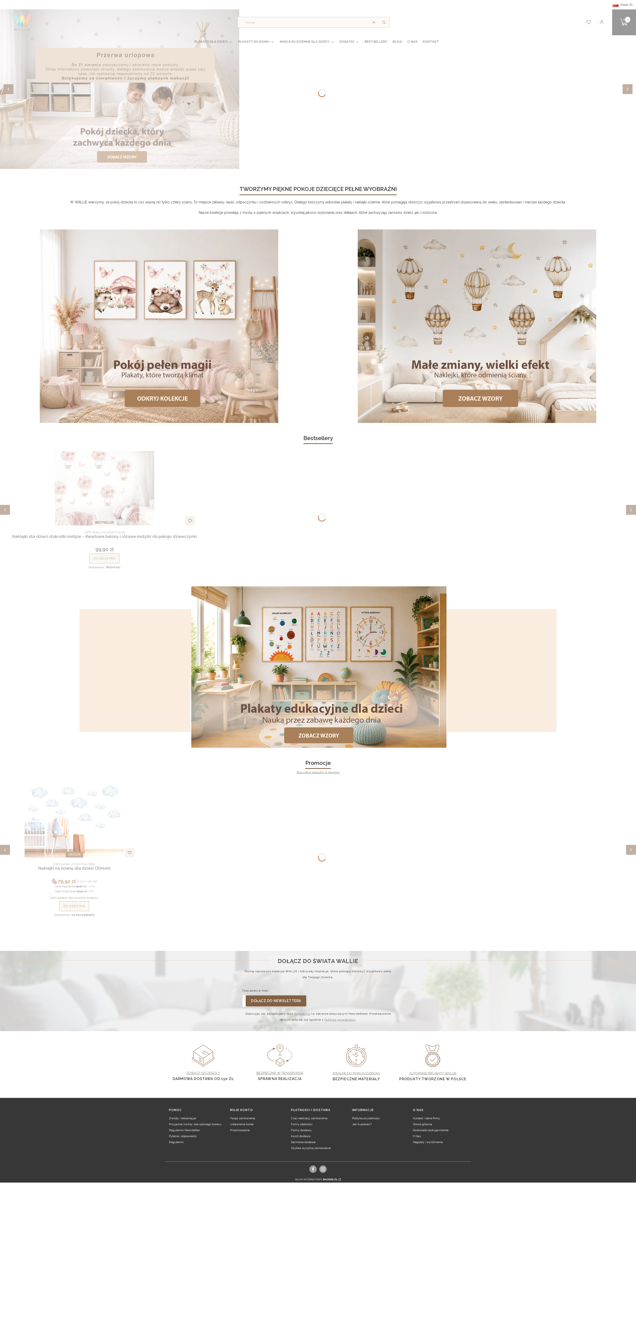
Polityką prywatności (339, 1019)
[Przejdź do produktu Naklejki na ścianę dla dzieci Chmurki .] (74, 820)
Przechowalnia (240, 1130)
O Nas (417, 1136)
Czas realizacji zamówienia (309, 1118)
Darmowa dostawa (303, 1142)
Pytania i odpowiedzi (183, 1136)
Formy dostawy (301, 1130)
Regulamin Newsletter (184, 1130)
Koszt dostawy (301, 1136)
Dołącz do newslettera (276, 1001)
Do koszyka (104, 558)
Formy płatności (302, 1124)
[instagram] (323, 1169)
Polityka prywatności (366, 1118)
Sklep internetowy (316, 1179)
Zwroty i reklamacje (182, 1118)
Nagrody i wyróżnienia (428, 1142)
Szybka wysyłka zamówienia (311, 1148)
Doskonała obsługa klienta (430, 1130)
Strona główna (422, 1124)
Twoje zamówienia (242, 1118)
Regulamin (302, 1013)
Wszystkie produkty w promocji (318, 772)
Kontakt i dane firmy (426, 1118)
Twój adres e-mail (255, 990)
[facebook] (313, 1169)
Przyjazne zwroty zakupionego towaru (195, 1124)
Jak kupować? (362, 1124)
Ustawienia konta (241, 1124)
